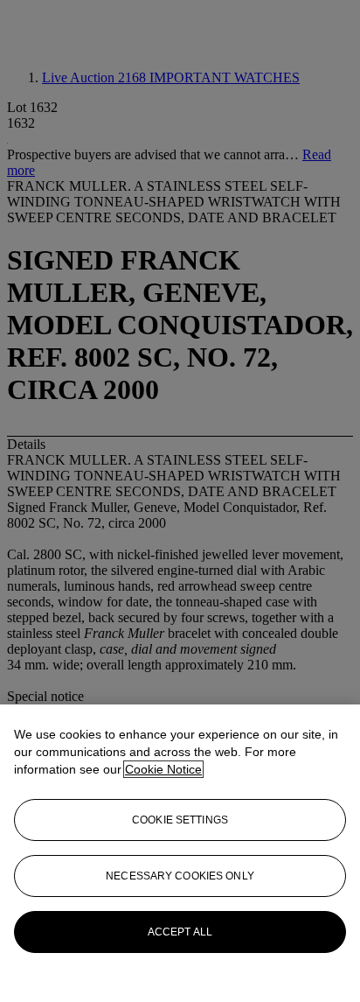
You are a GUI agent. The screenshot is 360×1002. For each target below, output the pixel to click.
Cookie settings (180, 820)
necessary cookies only (180, 876)
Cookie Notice (163, 769)
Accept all (180, 932)
